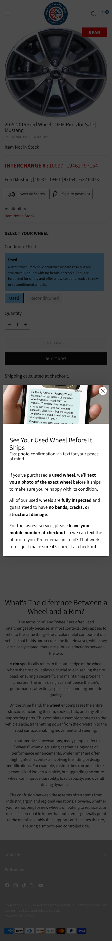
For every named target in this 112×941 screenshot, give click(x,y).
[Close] (103, 391)
